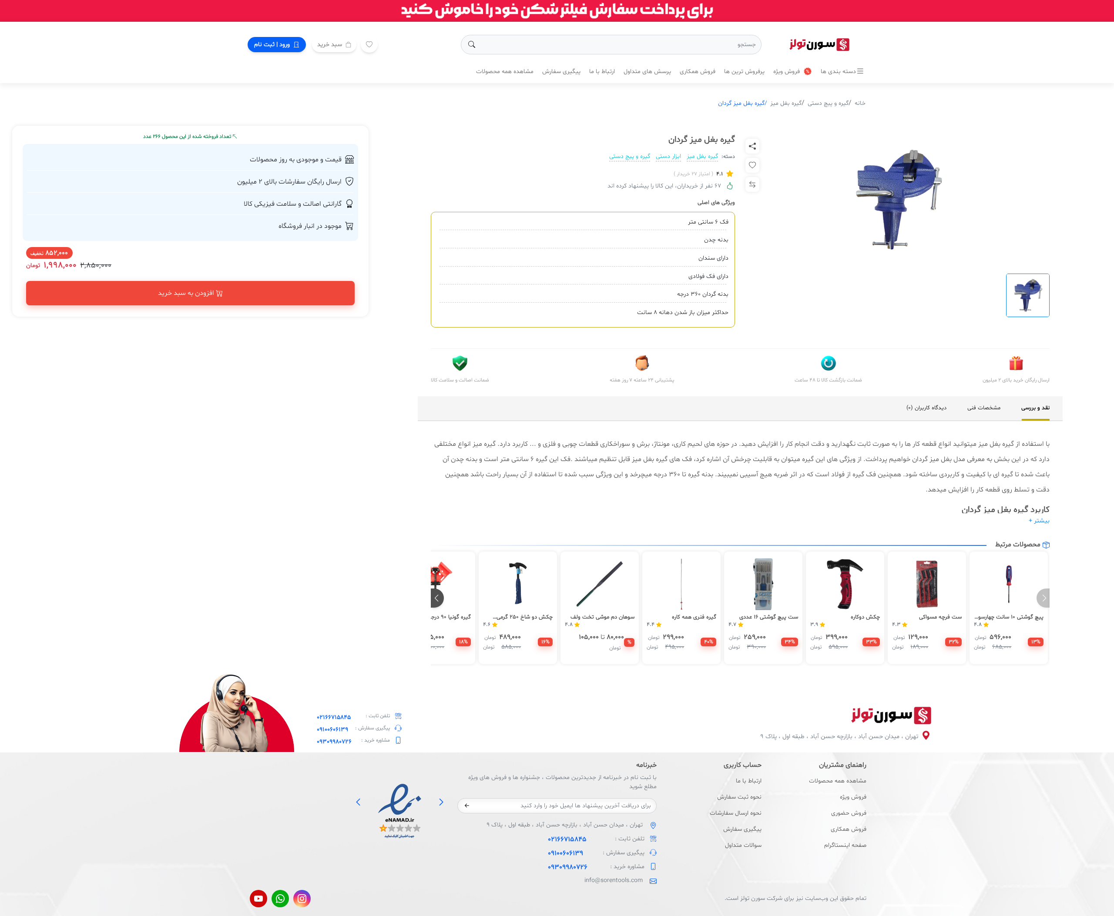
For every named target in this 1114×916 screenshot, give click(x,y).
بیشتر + (1039, 521)
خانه (860, 103)
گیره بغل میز (786, 103)
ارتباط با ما (602, 71)
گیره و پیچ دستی (828, 103)
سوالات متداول (743, 845)
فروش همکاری (697, 71)
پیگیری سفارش (561, 71)
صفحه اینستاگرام (845, 845)
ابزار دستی (668, 156)
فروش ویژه (787, 71)
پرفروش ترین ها (744, 71)
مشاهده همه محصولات (505, 71)
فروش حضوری (848, 813)
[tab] (1035, 408)
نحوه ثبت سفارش (739, 797)
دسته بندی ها (838, 71)
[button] (437, 598)
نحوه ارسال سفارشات (736, 813)
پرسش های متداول (647, 71)
